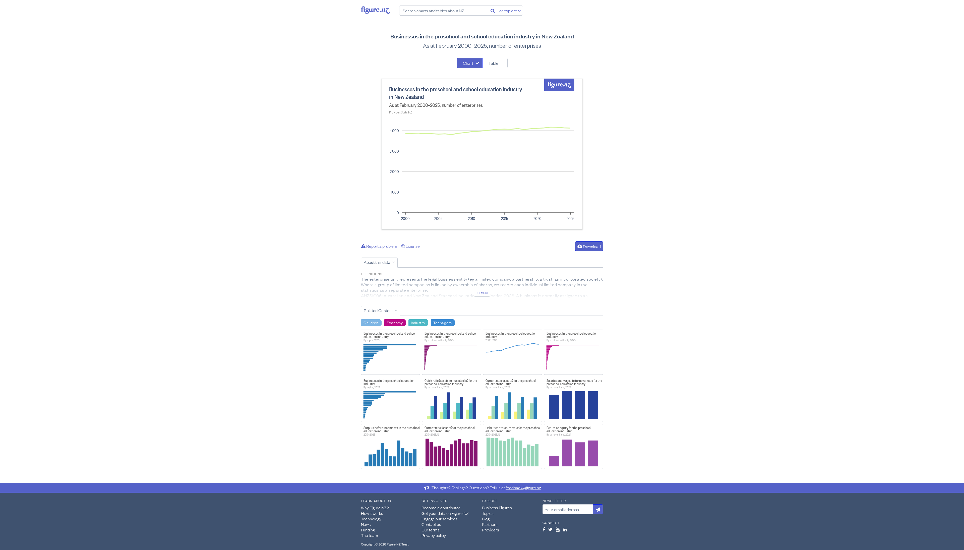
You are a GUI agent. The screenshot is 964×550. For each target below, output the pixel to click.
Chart (468, 63)
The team (369, 535)
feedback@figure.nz (523, 487)
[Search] (492, 11)
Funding (368, 529)
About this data (377, 262)
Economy (395, 322)
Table (493, 63)
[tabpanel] (482, 154)
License (412, 246)
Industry (418, 322)
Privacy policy (433, 535)
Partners (490, 524)
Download (591, 246)
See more (482, 292)
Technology (371, 518)
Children (371, 322)
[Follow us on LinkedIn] (565, 529)
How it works (372, 513)
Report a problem (381, 246)
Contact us (431, 524)
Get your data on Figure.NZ (445, 513)
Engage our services (439, 518)
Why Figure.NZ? (375, 507)
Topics (488, 513)
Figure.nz (375, 10)
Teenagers (442, 322)
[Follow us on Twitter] (550, 529)
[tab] (470, 63)
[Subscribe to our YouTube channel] (558, 529)
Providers (490, 529)
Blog (486, 518)
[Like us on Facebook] (544, 529)
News (366, 524)
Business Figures (497, 507)
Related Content (378, 310)
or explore (508, 10)
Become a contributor (440, 507)
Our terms (430, 529)
